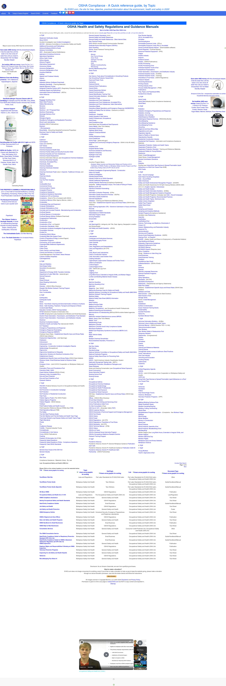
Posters (140, 62)
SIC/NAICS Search (144, 249)
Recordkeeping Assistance (146, 123)
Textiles (140, 337)
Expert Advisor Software (47, 372)
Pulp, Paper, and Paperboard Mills (149, 92)
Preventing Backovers (145, 82)
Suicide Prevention (144, 312)
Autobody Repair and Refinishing (50, 90)
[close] (114, 679)
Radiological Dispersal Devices (148, 119)
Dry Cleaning (44, 290)
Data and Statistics (45, 264)
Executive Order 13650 (47, 370)
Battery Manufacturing (46, 104)
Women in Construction (145, 420)
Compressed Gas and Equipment (50, 204)
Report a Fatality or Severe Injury (148, 135)
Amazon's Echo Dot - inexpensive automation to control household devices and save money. (208, 95)
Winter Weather (143, 418)
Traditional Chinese (74, 172)
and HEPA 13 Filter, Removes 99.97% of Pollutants (17, 144)
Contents (45, 13)
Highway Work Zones (95, 130)
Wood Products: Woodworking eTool (149, 428)
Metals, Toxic (93, 320)
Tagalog (42, 174)
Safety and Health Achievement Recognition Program (155, 183)
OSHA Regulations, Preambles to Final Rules (103, 422)
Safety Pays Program (145, 203)
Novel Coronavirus (95, 370)
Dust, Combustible (45, 292)
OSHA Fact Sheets (95, 414)
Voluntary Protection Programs (147, 397)
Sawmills (141, 217)
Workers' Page (178, 412)
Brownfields (43, 130)
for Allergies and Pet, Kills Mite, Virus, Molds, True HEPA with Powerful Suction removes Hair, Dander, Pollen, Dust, (17, 101)
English (147, 187)
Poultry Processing (144, 63)
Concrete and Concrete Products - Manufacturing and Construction (60, 210)
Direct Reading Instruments (48, 282)
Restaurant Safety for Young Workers (149, 151)
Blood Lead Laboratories (47, 122)
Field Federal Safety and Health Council (52, 406)
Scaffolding (141, 219)
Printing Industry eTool (145, 86)
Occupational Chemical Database (72, 158)
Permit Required (143, 49)
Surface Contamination (145, 306)
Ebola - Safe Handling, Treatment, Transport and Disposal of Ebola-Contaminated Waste (61, 307)
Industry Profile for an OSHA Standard (101, 178)
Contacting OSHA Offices (47, 234)
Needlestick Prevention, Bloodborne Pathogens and (105, 364)
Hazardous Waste (94, 106)
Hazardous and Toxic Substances (99, 100)
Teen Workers (142, 329)
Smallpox (141, 259)
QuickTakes (142, 103)
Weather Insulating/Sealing (98, 65)
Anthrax (42, 74)
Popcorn (141, 58)
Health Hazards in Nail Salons (98, 116)
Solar (92, 63)
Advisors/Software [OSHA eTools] (50, 48)
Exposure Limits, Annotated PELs (50, 374)
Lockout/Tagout (93, 265)
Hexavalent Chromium (96, 128)
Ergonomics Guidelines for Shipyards (51, 352)
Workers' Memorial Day (145, 436)
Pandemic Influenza (95, 442)
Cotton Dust (43, 246)
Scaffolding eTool (143, 221)
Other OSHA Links (121, 30)
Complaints (43, 198)
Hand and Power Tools (96, 80)
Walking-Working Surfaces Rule (148, 402)
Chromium (43, 170)
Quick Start (141, 101)
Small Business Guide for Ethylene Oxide (63, 360)
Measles (91, 300)
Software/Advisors (144, 263)
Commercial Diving (46, 186)
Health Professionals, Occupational (100, 118)
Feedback (54, 13)
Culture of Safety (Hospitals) (48, 256)
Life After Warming (17, 233)
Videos (140, 391)
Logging (91, 271)
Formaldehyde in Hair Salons (49, 432)
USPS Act (141, 377)
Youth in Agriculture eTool (146, 453)
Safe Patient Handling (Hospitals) (148, 177)
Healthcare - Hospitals (96, 114)
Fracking (42, 436)
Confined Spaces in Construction (50, 214)
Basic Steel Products (46, 102)
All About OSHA (44, 492)
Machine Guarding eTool (96, 284)
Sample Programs (144, 213)
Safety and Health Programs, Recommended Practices (155, 197)
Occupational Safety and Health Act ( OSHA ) (101, 642)
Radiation (141, 109)
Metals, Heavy (93, 318)
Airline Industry (44, 60)
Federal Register (45, 402)
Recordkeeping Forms (145, 125)
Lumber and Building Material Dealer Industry (103, 277)
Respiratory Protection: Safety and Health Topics (153, 145)
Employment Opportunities (48, 338)
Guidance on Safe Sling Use (152, 253)
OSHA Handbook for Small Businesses (51, 523)
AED (41, 52)
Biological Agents (45, 118)
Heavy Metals (93, 126)
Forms (42, 434)
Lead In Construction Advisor (98, 254)
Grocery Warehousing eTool (97, 68)
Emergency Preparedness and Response (52, 328)
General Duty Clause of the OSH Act (51, 450)
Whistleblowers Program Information (149, 412)
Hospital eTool (93, 146)
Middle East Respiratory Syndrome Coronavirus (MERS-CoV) (108, 331)
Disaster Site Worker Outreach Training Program (55, 288)
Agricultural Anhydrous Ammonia (50, 54)
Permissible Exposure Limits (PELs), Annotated (153, 45)
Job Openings (93, 224)
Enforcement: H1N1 (46, 344)
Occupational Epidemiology (97, 386)
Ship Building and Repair (146, 241)
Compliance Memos (46, 200)
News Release (65, 254)
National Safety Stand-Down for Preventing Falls (104, 356)
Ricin (140, 161)
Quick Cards (142, 99)
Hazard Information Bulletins (98, 96)
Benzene (42, 106)
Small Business (143, 255)
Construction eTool (45, 222)
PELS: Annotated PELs (145, 37)
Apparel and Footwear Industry (49, 76)
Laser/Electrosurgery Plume (97, 240)
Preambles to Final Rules (146, 78)
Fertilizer (42, 404)
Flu (41, 424)
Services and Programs (145, 233)
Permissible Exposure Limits (147, 43)
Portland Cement (143, 60)
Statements (141, 284)
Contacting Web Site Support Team (51, 236)
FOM (71, 408)
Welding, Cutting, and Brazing (147, 408)
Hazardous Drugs (94, 98)
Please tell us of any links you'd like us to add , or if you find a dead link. (125, 33)
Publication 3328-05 (129, 448)
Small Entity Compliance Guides (49, 503)
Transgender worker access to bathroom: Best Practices (155, 351)
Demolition (43, 268)
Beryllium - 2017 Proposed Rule (50, 110)
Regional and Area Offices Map (148, 129)
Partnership (92, 452)
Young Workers (143, 451)
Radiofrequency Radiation (146, 117)
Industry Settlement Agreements (99, 180)
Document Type (173, 471)
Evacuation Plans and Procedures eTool (52, 368)
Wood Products (143, 424)
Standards (141, 279)
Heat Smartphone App (96, 122)
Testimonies (142, 335)
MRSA (91, 337)
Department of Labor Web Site (49, 274)
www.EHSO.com (113, 582)
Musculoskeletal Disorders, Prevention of (102, 341)
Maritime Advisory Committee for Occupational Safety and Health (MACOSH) (113, 292)
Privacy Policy (135, 580)
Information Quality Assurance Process (101, 194)
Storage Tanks (142, 298)
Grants (91, 49)
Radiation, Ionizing (144, 113)
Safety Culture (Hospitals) (146, 201)
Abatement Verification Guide (49, 38)
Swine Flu (141, 314)
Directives (43, 284)
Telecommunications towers (147, 327)
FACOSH (42, 386)
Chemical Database (46, 148)
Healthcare (92, 112)
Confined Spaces (45, 212)
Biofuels (42, 116)
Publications (142, 90)
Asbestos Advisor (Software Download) (52, 82)
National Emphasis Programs (98, 354)
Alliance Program (45, 62)
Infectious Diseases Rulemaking (99, 188)
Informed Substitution (95, 199)
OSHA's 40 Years (94, 430)
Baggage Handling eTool (47, 100)
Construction (43, 220)
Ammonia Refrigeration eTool (49, 70)
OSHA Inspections (45, 543)
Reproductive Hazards (145, 137)
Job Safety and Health (46, 506)
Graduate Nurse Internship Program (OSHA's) (103, 45)
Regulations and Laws (145, 131)
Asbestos (42, 80)
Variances (141, 387)
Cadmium (43, 140)
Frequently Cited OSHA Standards (50, 444)
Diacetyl (42, 278)
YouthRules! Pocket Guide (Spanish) (51, 487)
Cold (41, 182)
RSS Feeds (142, 169)
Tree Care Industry (144, 355)
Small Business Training (146, 257)
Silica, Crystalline (143, 251)
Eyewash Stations (45, 380)
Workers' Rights (143, 438)
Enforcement (43, 342)
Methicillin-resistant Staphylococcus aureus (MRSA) (105, 316)
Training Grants (143, 349)
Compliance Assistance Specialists (51, 194)
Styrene (140, 302)
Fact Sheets (43, 388)
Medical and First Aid (95, 306)
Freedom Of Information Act (48, 438)
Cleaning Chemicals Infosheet (49, 168)
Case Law (43, 144)
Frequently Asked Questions (48, 440)
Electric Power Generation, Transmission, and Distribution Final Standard (62, 316)
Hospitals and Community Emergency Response (104, 142)
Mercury (91, 314)
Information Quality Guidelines (98, 197)
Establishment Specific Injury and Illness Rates (69, 334)
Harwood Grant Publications (98, 86)
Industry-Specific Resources (97, 182)
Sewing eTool (142, 237)
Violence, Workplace (144, 395)
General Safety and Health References (101, 37)
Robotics (141, 163)
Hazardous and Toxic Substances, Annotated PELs (105, 102)
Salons (140, 207)
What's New (142, 410)
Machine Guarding (94, 282)
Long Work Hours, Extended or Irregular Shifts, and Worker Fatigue (110, 275)
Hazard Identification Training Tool (99, 94)
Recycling (93, 61)
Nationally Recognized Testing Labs (100, 362)
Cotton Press (44, 248)
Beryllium (42, 108)
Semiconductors (143, 231)
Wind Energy (94, 67)
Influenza (92, 190)
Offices (91, 398)
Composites (43, 202)
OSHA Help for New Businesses (49, 526)
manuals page (102, 33)
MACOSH (92, 286)
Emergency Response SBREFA (50, 332)
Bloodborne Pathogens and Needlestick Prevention (56, 120)
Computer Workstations (47, 206)
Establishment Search (46, 356)
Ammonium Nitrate (45, 66)
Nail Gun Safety (94, 346)
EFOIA (42, 312)
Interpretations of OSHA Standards (100, 213)
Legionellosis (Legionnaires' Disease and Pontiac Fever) (106, 261)
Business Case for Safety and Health (51, 132)
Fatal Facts (43, 396)
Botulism (42, 126)
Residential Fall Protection (146, 141)
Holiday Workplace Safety (97, 136)
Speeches (141, 275)
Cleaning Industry (45, 176)
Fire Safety (43, 412)
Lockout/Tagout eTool (95, 267)
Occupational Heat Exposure (109, 124)
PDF (90, 144)
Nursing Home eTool (95, 374)
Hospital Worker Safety (96, 148)
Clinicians (43, 178)
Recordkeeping (143, 121)
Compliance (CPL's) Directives (49, 196)
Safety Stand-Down (144, 205)
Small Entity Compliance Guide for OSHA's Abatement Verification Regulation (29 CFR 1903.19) (56, 540)
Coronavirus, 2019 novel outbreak (50, 242)
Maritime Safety (94, 296)
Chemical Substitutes (46, 166)
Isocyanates (92, 219)
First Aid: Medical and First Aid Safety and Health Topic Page (59, 416)
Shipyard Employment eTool (147, 245)
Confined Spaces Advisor (48, 216)
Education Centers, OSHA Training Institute (53, 310)
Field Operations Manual (47, 410)
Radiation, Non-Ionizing (145, 115)
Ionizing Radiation (94, 217)
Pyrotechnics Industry (145, 94)
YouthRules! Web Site (46, 477)
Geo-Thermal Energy (95, 41)
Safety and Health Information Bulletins (150, 191)
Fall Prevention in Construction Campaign (53, 390)
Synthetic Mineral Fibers (146, 316)
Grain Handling (93, 47)
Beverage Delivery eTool (47, 114)
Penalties (141, 39)
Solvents (141, 267)
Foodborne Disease (46, 426)
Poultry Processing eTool (146, 66)
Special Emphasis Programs (147, 273)
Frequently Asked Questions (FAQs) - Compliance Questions (58, 442)
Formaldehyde (44, 430)
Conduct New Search (180, 463)
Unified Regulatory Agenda (146, 369)
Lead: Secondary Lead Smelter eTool (100, 256)
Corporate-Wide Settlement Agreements (52, 244)
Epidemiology (44, 348)
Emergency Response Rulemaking (50, 330)
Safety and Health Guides (146, 189)
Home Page (92, 140)
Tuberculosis (142, 362)
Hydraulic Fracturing (95, 153)
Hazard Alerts (93, 88)
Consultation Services (46, 230)
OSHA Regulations (95, 420)
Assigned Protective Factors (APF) (50, 88)
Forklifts (42, 428)
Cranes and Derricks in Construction (51, 252)
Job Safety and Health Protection (50, 509)
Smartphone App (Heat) (145, 261)
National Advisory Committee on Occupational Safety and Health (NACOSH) (113, 352)
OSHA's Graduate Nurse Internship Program (103, 432)
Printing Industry (143, 84)
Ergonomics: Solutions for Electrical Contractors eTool (56, 354)
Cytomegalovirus (45, 258)
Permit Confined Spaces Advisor (148, 47)
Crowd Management (149, 155)
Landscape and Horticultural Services (100, 238)
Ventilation (141, 389)
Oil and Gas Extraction (96, 400)
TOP (42, 35)
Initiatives (92, 201)
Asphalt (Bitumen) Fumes (47, 86)
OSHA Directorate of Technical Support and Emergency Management (110, 412)
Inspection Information (96, 211)
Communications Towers (47, 188)
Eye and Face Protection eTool (49, 378)
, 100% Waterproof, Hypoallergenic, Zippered (9, 80)
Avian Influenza (44, 94)
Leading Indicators (94, 258)
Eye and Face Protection (47, 376)
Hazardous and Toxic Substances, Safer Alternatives (105, 104)
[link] (82, 642)
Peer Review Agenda (145, 35)
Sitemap (113, 584)
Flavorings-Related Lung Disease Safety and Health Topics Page (60, 418)
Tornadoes (141, 341)
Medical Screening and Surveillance (100, 310)
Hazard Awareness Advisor (97, 90)
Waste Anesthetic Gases (146, 404)
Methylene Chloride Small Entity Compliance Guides (105, 326)
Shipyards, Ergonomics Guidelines (149, 243)
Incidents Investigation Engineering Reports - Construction (107, 170)
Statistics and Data (144, 292)
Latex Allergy (93, 244)
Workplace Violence (144, 442)
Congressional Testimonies (48, 218)
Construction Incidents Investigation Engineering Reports (57, 228)
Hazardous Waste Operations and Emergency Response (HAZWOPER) (111, 108)
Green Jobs (92, 51)
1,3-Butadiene (44, 134)
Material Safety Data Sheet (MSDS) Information (103, 298)
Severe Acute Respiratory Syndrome (149, 235)
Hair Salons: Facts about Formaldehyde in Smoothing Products (108, 76)
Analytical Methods (45, 72)
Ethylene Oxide (44, 360)
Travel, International (144, 353)
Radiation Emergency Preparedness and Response (154, 111)
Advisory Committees (46, 50)
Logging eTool (93, 273)
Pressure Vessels (143, 80)
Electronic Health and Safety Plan (50, 324)
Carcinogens (44, 142)
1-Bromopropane (45, 128)
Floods (42, 422)
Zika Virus (43, 457)
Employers (43, 340)
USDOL (140, 371)
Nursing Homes (94, 376)
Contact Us (43, 232)
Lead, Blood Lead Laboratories (98, 252)
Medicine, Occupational (96, 308)
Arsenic (42, 78)
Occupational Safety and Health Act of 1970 (53, 495)
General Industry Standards (97, 35)
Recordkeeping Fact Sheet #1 (48, 558)
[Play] (140, 657)
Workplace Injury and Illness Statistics (150, 441)
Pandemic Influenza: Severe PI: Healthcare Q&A (104, 450)
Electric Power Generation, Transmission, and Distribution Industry (60, 318)
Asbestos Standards (46, 84)
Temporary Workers (144, 333)
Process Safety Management (147, 88)
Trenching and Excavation (146, 357)
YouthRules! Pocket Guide (47, 482)
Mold (90, 333)
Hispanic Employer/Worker (97, 132)
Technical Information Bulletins (147, 321)
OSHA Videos (93, 428)
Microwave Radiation (95, 328)
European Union (45, 364)
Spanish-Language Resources (147, 271)
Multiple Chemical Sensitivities (98, 339)
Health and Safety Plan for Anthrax (100, 110)
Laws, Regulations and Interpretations (101, 246)
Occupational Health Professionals (100, 388)
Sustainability (142, 310)
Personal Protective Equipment (148, 51)
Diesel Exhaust (44, 280)
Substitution (142, 304)
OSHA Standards (94, 424)
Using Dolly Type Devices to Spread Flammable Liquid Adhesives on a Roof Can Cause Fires (159, 166)
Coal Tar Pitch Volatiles (47, 180)
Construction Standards (47, 226)
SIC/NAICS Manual (144, 247)
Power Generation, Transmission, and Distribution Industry (156, 72)
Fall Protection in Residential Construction (53, 394)
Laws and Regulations (96, 248)
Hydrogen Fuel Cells (96, 59)
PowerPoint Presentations (146, 70)
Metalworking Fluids (95, 322)
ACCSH (42, 44)
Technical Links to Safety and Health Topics (152, 323)
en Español (151, 237)
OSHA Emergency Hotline (47, 512)
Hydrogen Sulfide (94, 157)
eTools (42, 362)
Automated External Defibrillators (50, 92)
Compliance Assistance (47, 192)
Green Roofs (94, 58)
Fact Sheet (56, 254)
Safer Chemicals (143, 181)
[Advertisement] (17, 32)
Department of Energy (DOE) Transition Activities (55, 272)
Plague (140, 53)
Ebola (41, 302)
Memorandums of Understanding (99, 312)
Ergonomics (43, 350)
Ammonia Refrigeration (47, 68)
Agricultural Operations (47, 56)
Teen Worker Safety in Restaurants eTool (151, 331)
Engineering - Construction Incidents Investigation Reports (58, 346)
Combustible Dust (45, 184)
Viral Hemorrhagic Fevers (146, 393)
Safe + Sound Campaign (146, 175)
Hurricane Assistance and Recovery (100, 151)
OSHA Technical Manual (96, 426)
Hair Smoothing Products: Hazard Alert (101, 78)
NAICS (91, 360)
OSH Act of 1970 (94, 408)
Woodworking (142, 430)
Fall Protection (44, 392)
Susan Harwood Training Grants (148, 308)
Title (41, 470)
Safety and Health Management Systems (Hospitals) (154, 193)
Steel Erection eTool (144, 296)
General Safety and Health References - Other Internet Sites (107, 39)
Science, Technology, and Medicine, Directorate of (154, 223)
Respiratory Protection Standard (148, 149)
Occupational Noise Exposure (122, 368)
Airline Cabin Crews (46, 58)
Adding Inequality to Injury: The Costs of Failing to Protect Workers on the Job (110, 185)
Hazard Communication (96, 92)
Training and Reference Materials (148, 347)
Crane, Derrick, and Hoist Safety (50, 250)
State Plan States (143, 285)
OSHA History (93, 416)
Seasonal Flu (142, 229)
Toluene (140, 339)
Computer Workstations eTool (49, 208)
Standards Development (146, 282)
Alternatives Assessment (47, 64)
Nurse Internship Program (97, 372)
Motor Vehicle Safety (95, 334)
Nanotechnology (94, 350)
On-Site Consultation (95, 406)
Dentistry (42, 270)
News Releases (94, 366)
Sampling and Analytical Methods (148, 211)
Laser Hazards (93, 242)
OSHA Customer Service (97, 410)
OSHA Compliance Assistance (49, 497)
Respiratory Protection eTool (147, 147)
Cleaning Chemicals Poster (48, 172)
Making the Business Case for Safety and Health (104, 290)
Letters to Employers (95, 263)
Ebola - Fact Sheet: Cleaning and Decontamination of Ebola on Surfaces (62, 304)
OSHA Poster (93, 418)
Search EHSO (35, 13)
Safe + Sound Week (144, 179)
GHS (90, 43)
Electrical (42, 320)
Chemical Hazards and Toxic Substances (52, 154)
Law (130, 472)
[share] (129, 641)
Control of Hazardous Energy (49, 238)
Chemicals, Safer (45, 164)
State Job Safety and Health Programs (51, 520)
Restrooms (141, 153)
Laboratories (93, 236)
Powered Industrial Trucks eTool (148, 68)
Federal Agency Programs (48, 400)
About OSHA (44, 40)
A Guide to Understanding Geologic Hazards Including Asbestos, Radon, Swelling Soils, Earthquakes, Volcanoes (9, 224)
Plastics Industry (143, 55)
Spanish (64, 172)
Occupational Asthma (95, 382)
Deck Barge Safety (45, 266)
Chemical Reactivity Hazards (49, 160)
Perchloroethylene (144, 41)
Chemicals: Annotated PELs (48, 162)
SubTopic (110, 471)
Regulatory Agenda (144, 133)
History (91, 134)
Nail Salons (92, 348)
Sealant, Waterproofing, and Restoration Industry (153, 227)
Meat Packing (93, 302)
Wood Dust (141, 422)
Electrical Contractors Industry (49, 322)
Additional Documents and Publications (52, 46)
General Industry (45, 452)
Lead (90, 250)
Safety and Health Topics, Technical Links (151, 199)
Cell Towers (43, 146)
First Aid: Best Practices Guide (49, 414)
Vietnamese (160, 187)
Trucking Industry (143, 360)
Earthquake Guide (45, 300)
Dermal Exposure (45, 276)
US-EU (140, 373)
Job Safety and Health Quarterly (99, 228)
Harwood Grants (94, 84)
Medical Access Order (96, 304)
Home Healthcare (94, 138)
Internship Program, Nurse (97, 215)
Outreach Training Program (97, 436)
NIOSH (91, 358)
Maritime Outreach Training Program (100, 294)
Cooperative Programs (47, 240)
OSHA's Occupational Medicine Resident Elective (104, 434)
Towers (140, 343)
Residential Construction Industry (148, 139)
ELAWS (42, 314)
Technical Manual (143, 325)
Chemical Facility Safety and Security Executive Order (56, 152)
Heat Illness (92, 120)
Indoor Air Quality (94, 172)
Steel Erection (142, 294)
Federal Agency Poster (47, 398)
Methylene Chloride (95, 324)
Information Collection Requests (99, 192)
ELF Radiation (44, 326)
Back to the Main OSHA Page (108, 30)
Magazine (92, 288)
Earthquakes (43, 298)
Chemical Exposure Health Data (50, 150)
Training (140, 345)
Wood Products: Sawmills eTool (148, 426)
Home (3, 13)
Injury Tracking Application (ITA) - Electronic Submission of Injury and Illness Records (112, 208)
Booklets (42, 124)
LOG (90, 269)
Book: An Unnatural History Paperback (17, 239)
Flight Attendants (45, 420)
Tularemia (141, 363)
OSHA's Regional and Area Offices (50, 517)
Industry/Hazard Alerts (96, 176)
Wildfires (141, 414)
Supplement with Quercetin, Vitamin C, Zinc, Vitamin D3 (9, 111)
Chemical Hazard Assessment (49, 156)
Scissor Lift (141, 225)
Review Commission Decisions (148, 159)
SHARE (140, 239)
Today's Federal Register (20, 13)
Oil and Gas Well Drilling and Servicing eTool (103, 402)
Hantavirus (92, 82)
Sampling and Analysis (145, 209)
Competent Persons (46, 190)
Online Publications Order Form (99, 404)
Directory (42, 286)
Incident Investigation (63, 42)
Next (185, 466)
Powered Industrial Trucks (146, 74)
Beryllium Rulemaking (46, 112)
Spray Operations (143, 277)
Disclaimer (124, 580)
